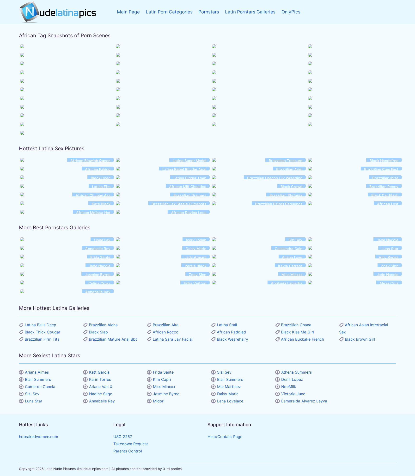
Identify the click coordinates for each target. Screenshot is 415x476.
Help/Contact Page (225, 436)
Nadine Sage (100, 393)
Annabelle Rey (102, 401)
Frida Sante (163, 372)
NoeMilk (288, 386)
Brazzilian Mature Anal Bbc (113, 339)
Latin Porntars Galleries (250, 12)
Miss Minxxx (164, 386)
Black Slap (98, 332)
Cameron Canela (40, 386)
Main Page (128, 12)
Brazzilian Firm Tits (42, 339)
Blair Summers (38, 379)
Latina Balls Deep (40, 324)
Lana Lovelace (230, 401)
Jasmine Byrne (166, 393)
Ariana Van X (100, 386)
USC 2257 (122, 436)
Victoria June (293, 393)
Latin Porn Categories (169, 12)
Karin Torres (100, 379)
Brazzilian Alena (103, 324)
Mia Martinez (229, 386)
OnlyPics (290, 12)
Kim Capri (162, 379)
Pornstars (208, 12)
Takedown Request (130, 443)
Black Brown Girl (360, 339)
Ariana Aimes (37, 372)
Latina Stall (227, 324)
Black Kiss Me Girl (297, 332)
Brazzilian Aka (165, 324)
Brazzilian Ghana (296, 324)
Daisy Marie (227, 393)
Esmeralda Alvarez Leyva (304, 401)
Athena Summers (296, 372)
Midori (159, 401)
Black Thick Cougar (42, 332)
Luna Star (33, 401)
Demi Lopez (292, 379)
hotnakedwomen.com (38, 436)
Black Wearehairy (232, 339)
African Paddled (231, 332)
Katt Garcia (99, 372)
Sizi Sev (32, 393)
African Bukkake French (302, 339)
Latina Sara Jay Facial (173, 339)
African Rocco (165, 332)
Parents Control (127, 451)
